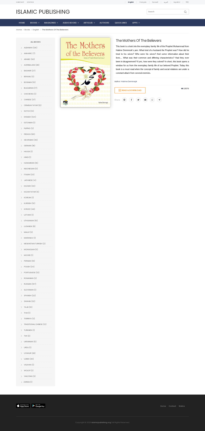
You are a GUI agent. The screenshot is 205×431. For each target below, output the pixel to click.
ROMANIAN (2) (30, 278)
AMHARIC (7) (29, 53)
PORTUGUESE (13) (31, 272)
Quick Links (121, 22)
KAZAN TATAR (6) (31, 192)
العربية (166, 2)
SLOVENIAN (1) (30, 289)
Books (33, 22)
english (36, 29)
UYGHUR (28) (29, 353)
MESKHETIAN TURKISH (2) (34, 243)
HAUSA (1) (28, 151)
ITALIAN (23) (29, 174)
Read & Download (131, 90)
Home (22, 22)
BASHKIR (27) (29, 70)
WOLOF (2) (28, 370)
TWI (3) (27, 336)
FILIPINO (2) (29, 128)
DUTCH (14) (29, 111)
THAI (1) (27, 313)
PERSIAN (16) (29, 261)
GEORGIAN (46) (31, 140)
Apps (135, 22)
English (131, 2)
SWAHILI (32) (29, 301)
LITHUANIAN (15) (31, 220)
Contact (20, 2)
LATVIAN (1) (29, 215)
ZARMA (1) (27, 382)
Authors (104, 22)
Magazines (50, 22)
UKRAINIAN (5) (30, 341)
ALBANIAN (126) (30, 47)
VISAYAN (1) (29, 364)
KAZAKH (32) (29, 186)
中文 (187, 2)
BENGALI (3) (29, 76)
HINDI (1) (27, 157)
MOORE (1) (28, 255)
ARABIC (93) (29, 59)
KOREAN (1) (29, 197)
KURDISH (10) (29, 203)
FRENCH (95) (29, 134)
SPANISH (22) (30, 295)
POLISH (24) (29, 266)
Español (177, 2)
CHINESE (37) (29, 99)
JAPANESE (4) (30, 180)
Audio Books (70, 22)
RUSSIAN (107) (30, 284)
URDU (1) (27, 347)
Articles (88, 22)
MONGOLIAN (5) (31, 249)
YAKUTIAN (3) (30, 376)
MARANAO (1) (30, 238)
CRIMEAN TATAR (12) (32, 105)
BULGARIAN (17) (30, 88)
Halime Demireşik (129, 81)
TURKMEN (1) (29, 330)
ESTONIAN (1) (29, 122)
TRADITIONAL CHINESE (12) (35, 324)
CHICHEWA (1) (30, 94)
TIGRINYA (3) (29, 318)
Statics (30, 2)
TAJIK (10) (28, 307)
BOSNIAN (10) (30, 82)
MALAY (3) (28, 232)
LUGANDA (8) (29, 226)
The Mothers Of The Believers (55, 29)
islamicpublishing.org (101, 422)
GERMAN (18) (29, 145)
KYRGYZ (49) (29, 209)
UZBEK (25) (29, 359)
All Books (35, 42)
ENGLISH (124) (30, 117)
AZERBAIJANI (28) (31, 65)
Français (142, 2)
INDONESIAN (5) (31, 168)
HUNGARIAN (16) (31, 163)
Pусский (155, 2)
